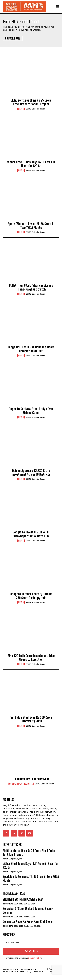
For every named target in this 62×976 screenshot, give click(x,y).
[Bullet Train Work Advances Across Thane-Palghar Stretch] (31, 262)
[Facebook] (6, 833)
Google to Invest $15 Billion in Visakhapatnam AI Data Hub (31, 534)
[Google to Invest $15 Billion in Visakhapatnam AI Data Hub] (31, 509)
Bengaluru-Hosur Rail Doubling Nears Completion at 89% (31, 349)
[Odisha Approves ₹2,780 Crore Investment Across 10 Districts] (31, 448)
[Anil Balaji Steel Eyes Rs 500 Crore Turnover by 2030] (31, 695)
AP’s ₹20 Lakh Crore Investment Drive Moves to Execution (31, 657)
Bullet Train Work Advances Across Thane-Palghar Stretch (31, 287)
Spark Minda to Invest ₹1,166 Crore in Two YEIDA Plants (31, 226)
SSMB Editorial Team (35, 109)
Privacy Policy (34, 958)
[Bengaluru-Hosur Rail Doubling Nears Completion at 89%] (31, 324)
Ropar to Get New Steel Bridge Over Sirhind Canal (31, 411)
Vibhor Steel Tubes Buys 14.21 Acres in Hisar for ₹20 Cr (31, 164)
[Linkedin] (14, 833)
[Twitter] (21, 833)
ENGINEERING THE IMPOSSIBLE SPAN (23, 899)
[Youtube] (29, 833)
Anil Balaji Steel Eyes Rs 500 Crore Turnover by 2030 (31, 719)
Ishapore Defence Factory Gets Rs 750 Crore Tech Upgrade (31, 596)
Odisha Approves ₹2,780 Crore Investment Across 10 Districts (31, 472)
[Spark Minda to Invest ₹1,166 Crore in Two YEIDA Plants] (31, 201)
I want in (29, 951)
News (21, 109)
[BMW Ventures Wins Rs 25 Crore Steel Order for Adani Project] (31, 77)
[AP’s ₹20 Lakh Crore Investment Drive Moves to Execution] (31, 633)
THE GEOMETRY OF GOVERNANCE (31, 779)
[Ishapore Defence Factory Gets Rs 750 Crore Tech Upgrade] (31, 571)
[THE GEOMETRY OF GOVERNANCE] (31, 756)
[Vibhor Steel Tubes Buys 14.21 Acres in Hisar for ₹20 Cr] (31, 139)
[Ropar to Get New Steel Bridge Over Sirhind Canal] (31, 386)
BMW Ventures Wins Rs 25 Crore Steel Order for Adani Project (31, 102)
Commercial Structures (21, 784)
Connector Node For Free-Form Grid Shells (27, 921)
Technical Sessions (13, 904)
